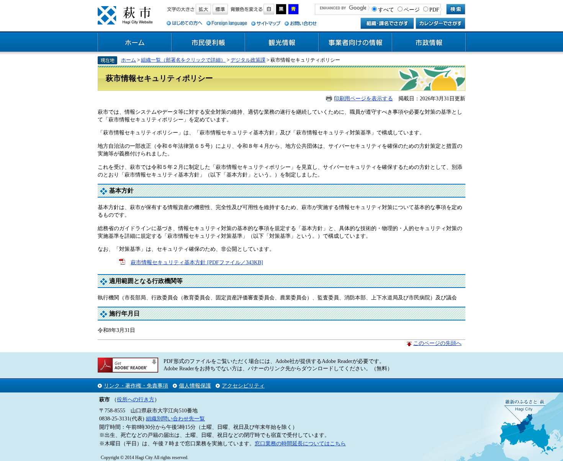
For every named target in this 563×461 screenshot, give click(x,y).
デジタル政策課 (248, 60)
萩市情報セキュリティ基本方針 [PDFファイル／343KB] (197, 262)
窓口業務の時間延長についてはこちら (300, 443)
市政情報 (429, 42)
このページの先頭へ (437, 343)
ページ (412, 10)
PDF (434, 10)
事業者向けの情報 (355, 42)
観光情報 (282, 42)
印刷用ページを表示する (363, 98)
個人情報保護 (195, 386)
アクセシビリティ (243, 386)
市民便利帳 (208, 42)
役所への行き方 (135, 399)
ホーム (135, 42)
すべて (386, 10)
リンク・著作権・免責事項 (136, 386)
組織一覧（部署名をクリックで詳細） (183, 60)
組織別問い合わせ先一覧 (175, 418)
